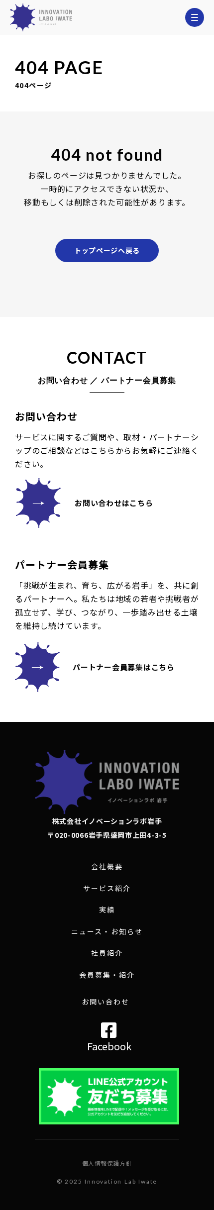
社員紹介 (107, 953)
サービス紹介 (107, 888)
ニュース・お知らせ (107, 931)
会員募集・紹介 (107, 975)
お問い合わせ (106, 1002)
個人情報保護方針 (107, 1163)
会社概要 (107, 866)
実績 (107, 909)
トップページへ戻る (107, 250)
